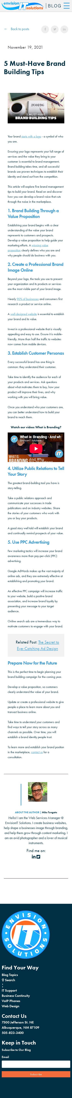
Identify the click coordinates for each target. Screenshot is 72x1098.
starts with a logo (31, 136)
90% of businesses (28, 299)
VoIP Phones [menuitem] (11, 1001)
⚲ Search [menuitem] (8, 980)
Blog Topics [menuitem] (10, 975)
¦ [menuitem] (2, 985)
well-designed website (23, 314)
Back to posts (20, 28)
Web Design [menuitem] (10, 1006)
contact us (37, 752)
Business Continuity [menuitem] (16, 995)
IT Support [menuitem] (9, 990)
